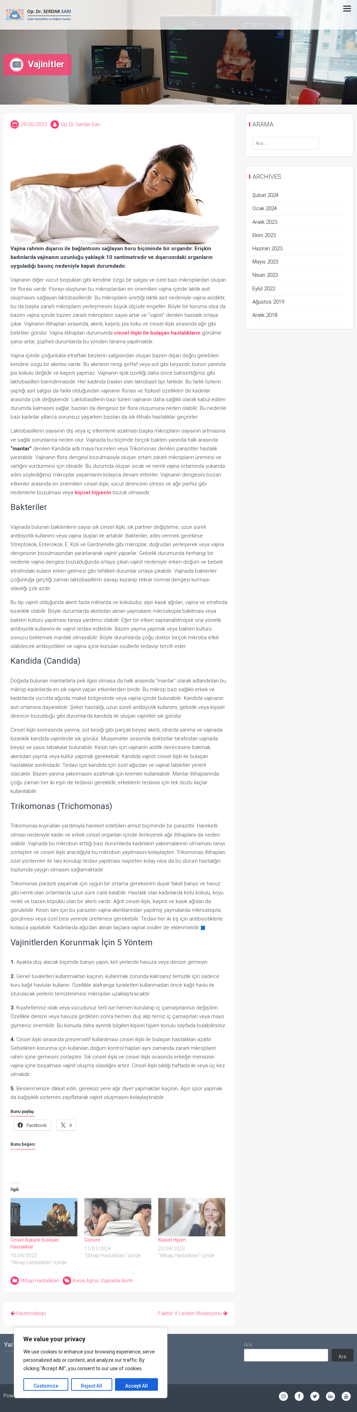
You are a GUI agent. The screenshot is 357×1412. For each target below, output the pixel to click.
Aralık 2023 (264, 222)
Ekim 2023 (264, 235)
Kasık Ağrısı (86, 1280)
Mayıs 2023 (265, 262)
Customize (45, 1386)
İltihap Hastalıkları (40, 1280)
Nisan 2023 (265, 275)
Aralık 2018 (264, 315)
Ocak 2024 (264, 208)
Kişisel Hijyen (172, 1240)
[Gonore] (117, 1217)
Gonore (92, 1240)
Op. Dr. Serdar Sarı (80, 124)
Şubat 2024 (265, 195)
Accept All (136, 1386)
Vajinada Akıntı (117, 1280)
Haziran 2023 (267, 248)
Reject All (91, 1386)
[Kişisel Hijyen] (191, 1217)
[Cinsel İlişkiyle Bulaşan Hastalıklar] (43, 1217)
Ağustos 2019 (268, 302)
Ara (248, 1345)
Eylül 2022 (263, 288)
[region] (90, 1363)
